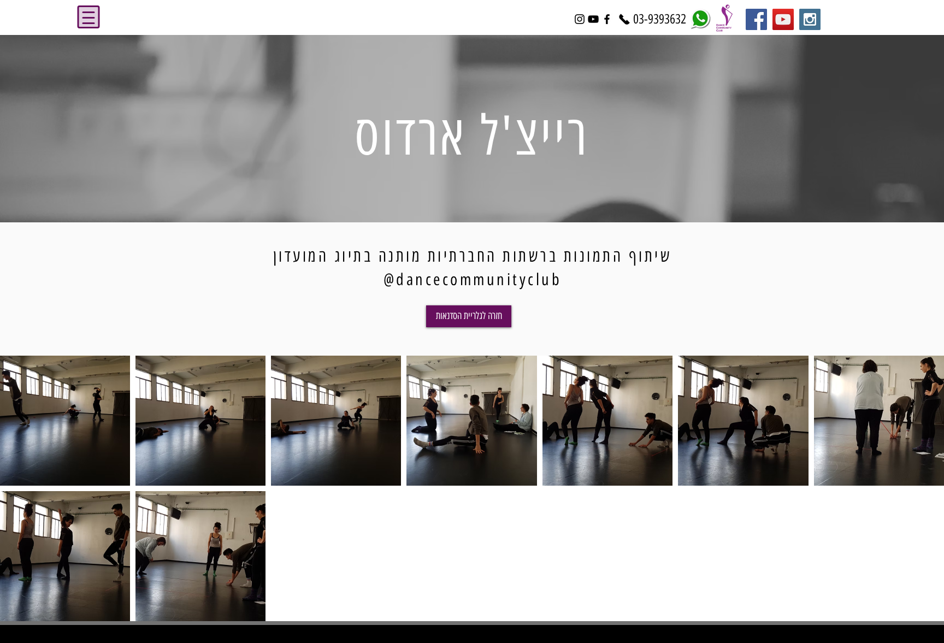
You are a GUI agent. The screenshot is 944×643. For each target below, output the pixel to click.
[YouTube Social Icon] (783, 19)
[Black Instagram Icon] (579, 19)
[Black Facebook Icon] (606, 19)
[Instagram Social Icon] (810, 19)
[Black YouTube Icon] (593, 19)
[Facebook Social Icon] (756, 19)
